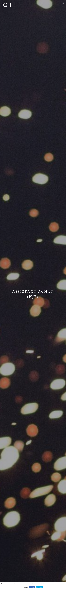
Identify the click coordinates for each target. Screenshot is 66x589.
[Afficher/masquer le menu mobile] (63, 3)
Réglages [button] (26, 587)
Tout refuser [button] (32, 587)
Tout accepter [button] (39, 587)
